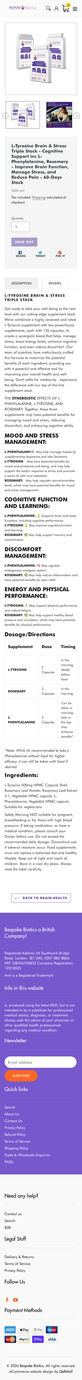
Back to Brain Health (44, 898)
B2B (8, 1227)
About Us (12, 1114)
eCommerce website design (31, 1371)
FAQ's (9, 1162)
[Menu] (74, 8)
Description (21, 283)
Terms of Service (17, 1141)
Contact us (13, 1214)
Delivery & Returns (19, 1257)
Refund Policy (15, 1134)
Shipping (39, 197)
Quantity (17, 218)
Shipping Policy (16, 1148)
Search (10, 1107)
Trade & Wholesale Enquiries (27, 1155)
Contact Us (13, 1121)
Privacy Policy (15, 1128)
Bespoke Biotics (32, 1365)
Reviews (55, 283)
